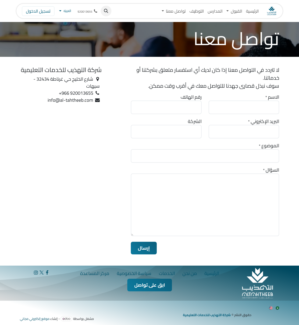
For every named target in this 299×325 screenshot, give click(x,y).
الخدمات (167, 273)
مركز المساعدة (94, 273)
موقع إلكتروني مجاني (35, 319)
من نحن (189, 273)
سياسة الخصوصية (134, 273)
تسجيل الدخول (38, 11)
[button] (106, 11)
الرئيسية (211, 273)
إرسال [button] (144, 248)
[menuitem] (252, 11)
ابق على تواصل (149, 285)
